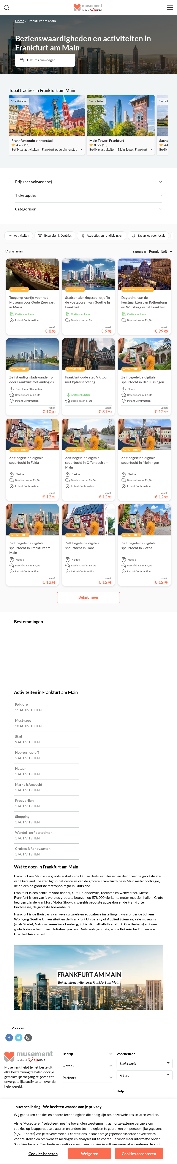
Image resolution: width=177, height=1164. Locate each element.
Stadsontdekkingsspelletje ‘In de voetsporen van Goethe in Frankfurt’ (87, 302)
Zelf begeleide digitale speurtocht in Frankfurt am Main (29, 548)
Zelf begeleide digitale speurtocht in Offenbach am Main (86, 462)
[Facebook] (8, 1038)
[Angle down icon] (107, 182)
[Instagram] (27, 1038)
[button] (18, 235)
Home (19, 21)
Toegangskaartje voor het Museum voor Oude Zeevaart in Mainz (32, 302)
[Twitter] (18, 1038)
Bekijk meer (88, 598)
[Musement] (88, 7)
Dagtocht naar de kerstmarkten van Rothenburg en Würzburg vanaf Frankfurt (144, 302)
